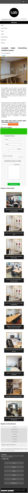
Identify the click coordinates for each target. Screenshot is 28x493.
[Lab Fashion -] (14, 10)
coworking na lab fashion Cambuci (14, 396)
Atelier (2, 25)
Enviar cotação (13, 184)
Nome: (6, 139)
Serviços (14, 22)
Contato (14, 479)
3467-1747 (5, 459)
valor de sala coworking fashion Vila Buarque (14, 350)
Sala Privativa (3, 39)
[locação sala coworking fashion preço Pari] (14, 222)
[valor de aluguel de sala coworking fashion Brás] (14, 246)
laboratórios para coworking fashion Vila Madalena (14, 419)
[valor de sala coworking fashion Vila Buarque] (14, 339)
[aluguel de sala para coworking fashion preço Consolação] (14, 316)
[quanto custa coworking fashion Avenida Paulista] (14, 269)
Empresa (14, 467)
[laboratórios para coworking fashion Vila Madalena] (14, 408)
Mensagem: (17, 164)
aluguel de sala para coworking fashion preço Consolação (14, 327)
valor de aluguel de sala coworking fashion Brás (14, 257)
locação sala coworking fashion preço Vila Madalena (14, 303)
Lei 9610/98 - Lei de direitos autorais (8, 450)
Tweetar (4, 55)
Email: (7, 144)
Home (14, 463)
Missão (14, 471)
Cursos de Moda (4, 28)
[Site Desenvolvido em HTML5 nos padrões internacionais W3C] (11, 490)
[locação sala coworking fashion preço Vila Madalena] (14, 293)
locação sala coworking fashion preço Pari (14, 233)
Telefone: (19, 149)
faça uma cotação (13, 124)
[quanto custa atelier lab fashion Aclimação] (14, 363)
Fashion (2, 34)
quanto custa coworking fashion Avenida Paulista (14, 280)
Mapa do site (14, 483)
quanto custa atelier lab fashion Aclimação (14, 373)
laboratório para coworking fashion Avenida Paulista (14, 210)
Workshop (3, 42)
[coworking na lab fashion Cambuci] (14, 386)
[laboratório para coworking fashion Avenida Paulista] (14, 199)
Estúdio (2, 31)
